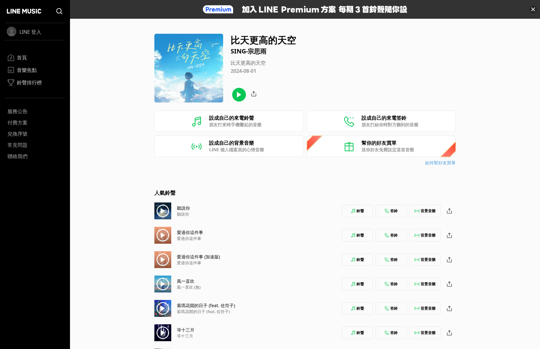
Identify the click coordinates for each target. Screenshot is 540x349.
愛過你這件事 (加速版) (198, 257)
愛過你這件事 (190, 232)
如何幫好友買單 (440, 163)
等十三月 (185, 330)
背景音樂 (428, 210)
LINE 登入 (30, 31)
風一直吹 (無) (189, 287)
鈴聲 (360, 210)
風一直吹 (185, 281)
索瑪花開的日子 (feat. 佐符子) (206, 305)
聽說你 (183, 208)
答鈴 (394, 210)
